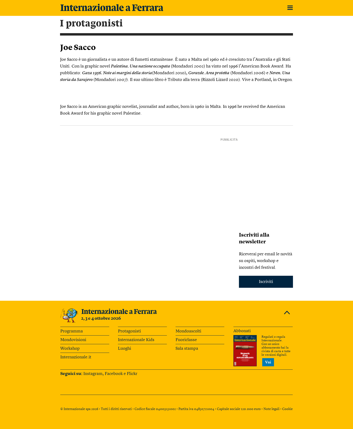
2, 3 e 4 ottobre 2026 (101, 318)
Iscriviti (266, 282)
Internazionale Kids (136, 340)
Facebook (114, 374)
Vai (268, 362)
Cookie (287, 409)
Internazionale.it (75, 357)
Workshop (70, 348)
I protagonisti (91, 23)
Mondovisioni (73, 340)
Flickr (132, 374)
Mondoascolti (188, 331)
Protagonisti (129, 331)
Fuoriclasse (186, 340)
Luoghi (124, 348)
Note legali (271, 409)
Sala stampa (187, 348)
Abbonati (242, 331)
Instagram (93, 374)
